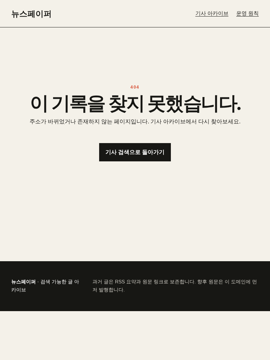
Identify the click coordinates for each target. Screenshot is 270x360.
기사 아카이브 (212, 13)
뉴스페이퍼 (31, 13)
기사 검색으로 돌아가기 (135, 152)
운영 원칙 (247, 13)
